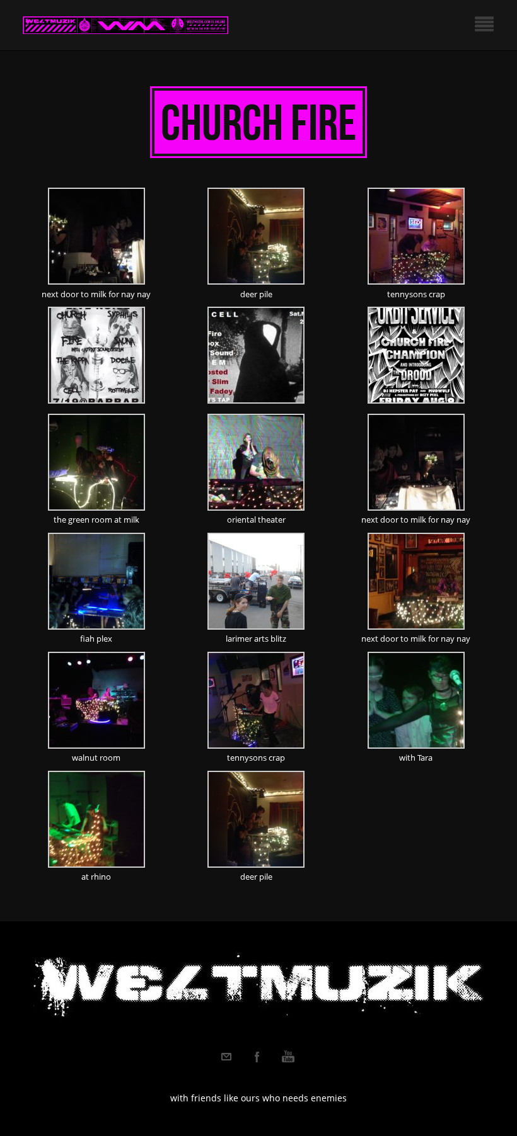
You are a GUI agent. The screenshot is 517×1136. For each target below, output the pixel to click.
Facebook (257, 1056)
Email (226, 1056)
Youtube (288, 1056)
